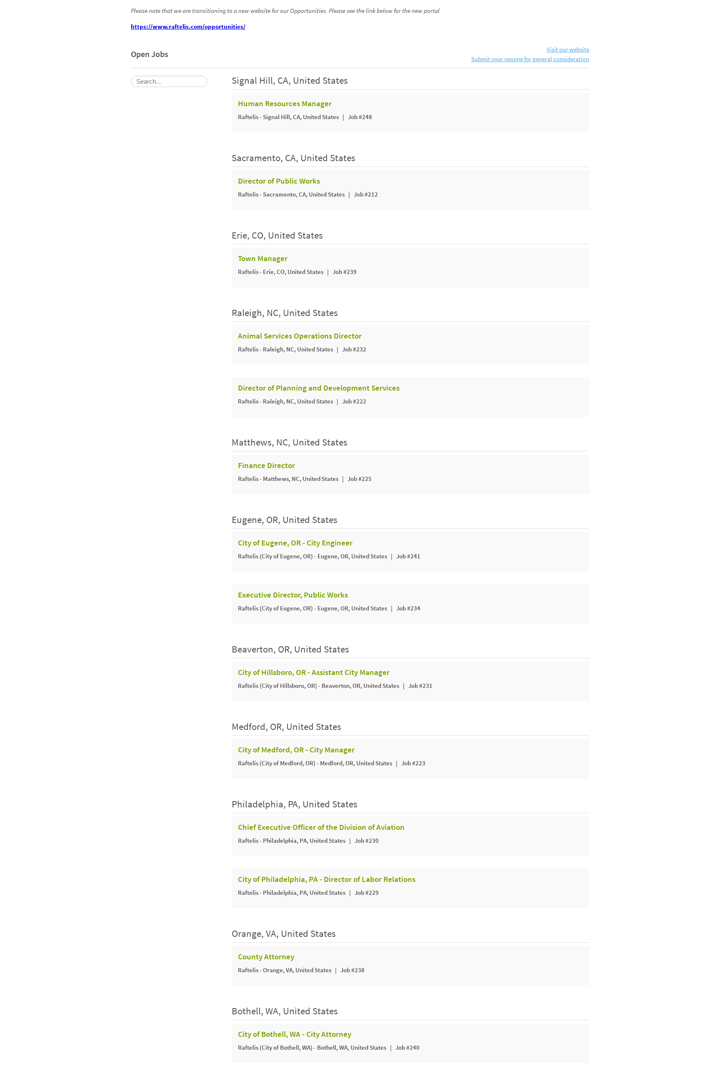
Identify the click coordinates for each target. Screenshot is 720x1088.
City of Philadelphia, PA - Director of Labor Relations (326, 879)
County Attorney (266, 956)
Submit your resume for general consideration (530, 59)
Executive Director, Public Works (293, 595)
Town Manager (263, 258)
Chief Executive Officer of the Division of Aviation (321, 827)
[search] (169, 81)
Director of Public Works (279, 181)
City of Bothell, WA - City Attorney (294, 1034)
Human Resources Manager (285, 103)
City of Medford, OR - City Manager (296, 749)
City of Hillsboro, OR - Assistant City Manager (314, 672)
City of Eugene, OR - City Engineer (295, 543)
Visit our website (568, 49)
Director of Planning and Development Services (319, 388)
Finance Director (266, 465)
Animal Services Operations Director (300, 336)
